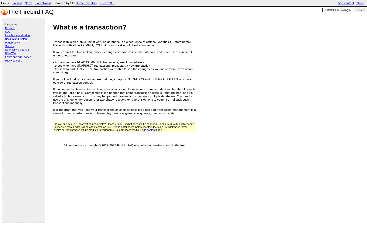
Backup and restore (16, 39)
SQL (7, 31)
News (28, 3)
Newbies (10, 28)
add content (148, 130)
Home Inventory (86, 3)
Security (9, 46)
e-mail (118, 124)
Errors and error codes (18, 57)
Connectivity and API (17, 49)
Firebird (17, 3)
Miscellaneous (13, 60)
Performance (12, 42)
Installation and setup (17, 35)
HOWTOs (10, 53)
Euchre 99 (107, 3)
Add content (346, 3)
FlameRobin (43, 3)
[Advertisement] (21, 74)
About (360, 3)
